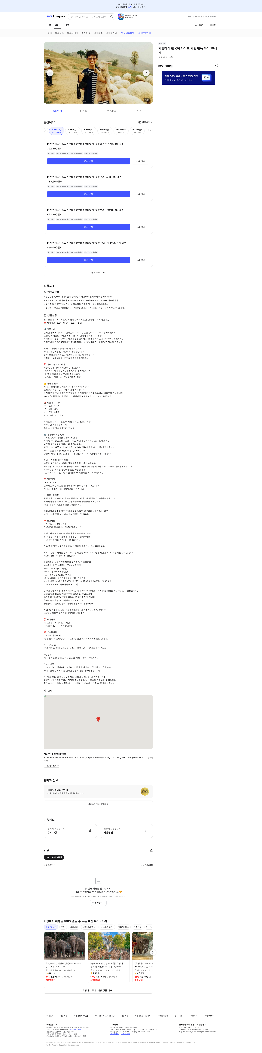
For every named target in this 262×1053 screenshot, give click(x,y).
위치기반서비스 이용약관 (104, 1016)
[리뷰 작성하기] (151, 850)
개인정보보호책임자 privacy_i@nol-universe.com (197, 1032)
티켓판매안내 (163, 1016)
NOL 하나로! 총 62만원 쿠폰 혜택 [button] (87, 16)
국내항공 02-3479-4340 (140, 1032)
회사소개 (49, 1016)
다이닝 (149, 927)
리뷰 (139, 110)
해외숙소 (59, 32)
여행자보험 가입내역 (143, 1016)
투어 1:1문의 (114, 1034)
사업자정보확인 (75, 1029)
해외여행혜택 (127, 32)
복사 (151, 758)
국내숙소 (98, 32)
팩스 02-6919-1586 (117, 1029)
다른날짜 (146, 122)
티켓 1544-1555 (130, 1027)
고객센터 (192, 1015)
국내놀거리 (111, 32)
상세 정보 (140, 161)
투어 (63, 927)
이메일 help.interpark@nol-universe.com (142, 1029)
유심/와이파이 (106, 927)
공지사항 (178, 1016)
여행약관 (124, 1016)
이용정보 (112, 110)
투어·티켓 (86, 32)
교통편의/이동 (89, 927)
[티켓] (67, 24)
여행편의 (137, 927)
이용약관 (63, 1016)
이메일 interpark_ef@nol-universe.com (193, 1029)
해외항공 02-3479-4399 (119, 1032)
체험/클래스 (123, 927)
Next (153, 952)
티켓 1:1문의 (125, 1034)
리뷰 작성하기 (98, 902)
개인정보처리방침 (81, 1016)
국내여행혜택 (144, 32)
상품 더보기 (96, 272)
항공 (49, 32)
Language (208, 1016)
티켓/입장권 (50, 927)
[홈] (50, 24)
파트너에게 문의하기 (99, 804)
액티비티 (74, 927)
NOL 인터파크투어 (54, 857)
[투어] (57, 24)
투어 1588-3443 (116, 1027)
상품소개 (84, 110)
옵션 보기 (88, 161)
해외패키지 (72, 32)
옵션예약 (57, 110)
